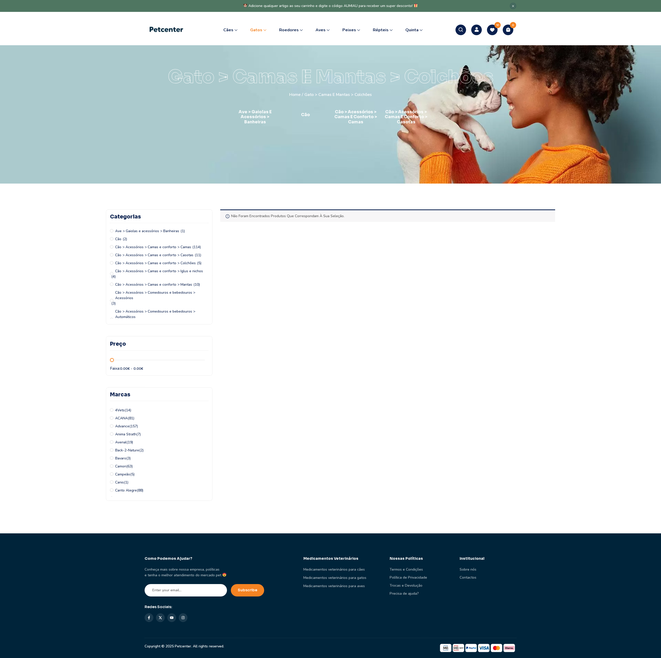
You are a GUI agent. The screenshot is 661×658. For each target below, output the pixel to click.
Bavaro (120, 458)
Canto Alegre (126, 490)
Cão (305, 114)
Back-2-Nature (127, 450)
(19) (130, 442)
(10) (196, 284)
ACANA (121, 418)
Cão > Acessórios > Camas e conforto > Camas (355, 116)
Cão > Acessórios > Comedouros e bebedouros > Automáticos (155, 314)
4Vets (120, 410)
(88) (140, 490)
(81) (131, 418)
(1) (182, 231)
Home (295, 94)
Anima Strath (125, 434)
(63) (129, 466)
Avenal (121, 442)
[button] (508, 30)
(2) (125, 239)
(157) (133, 426)
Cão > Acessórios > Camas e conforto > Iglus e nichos (159, 271)
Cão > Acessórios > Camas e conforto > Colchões (155, 263)
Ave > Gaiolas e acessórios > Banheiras (255, 116)
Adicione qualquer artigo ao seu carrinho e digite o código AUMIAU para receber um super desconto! (330, 5)
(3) (113, 303)
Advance (122, 426)
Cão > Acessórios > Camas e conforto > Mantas (153, 284)
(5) (199, 263)
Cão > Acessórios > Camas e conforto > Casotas (406, 116)
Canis (119, 482)
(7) (138, 434)
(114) (196, 247)
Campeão (122, 474)
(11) (198, 255)
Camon (120, 466)
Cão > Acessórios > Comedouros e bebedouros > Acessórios (155, 295)
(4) (113, 276)
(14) (128, 410)
